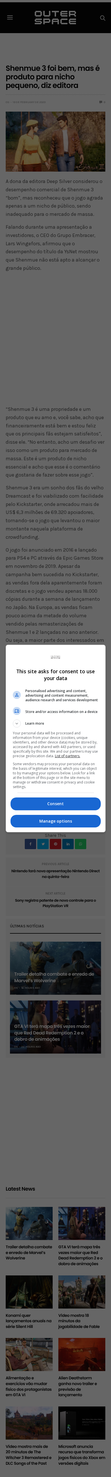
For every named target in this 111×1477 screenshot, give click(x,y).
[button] (55, 724)
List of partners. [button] (67, 755)
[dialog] (56, 738)
